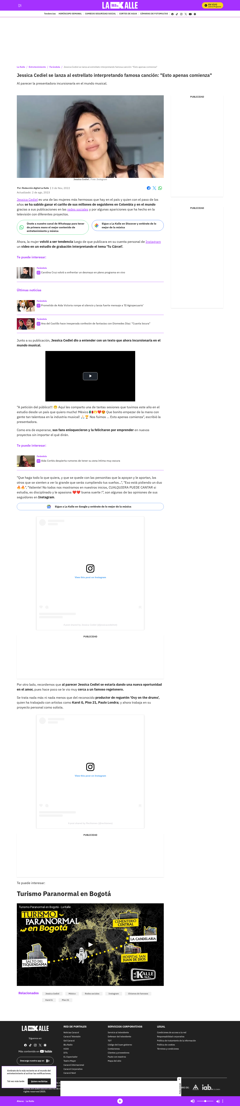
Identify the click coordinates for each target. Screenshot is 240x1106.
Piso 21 (65, 1000)
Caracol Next (70, 1073)
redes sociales (77, 209)
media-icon (120, 1101)
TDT (110, 1041)
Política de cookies (166, 1045)
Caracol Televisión (72, 1037)
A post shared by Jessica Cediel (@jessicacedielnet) (90, 624)
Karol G (49, 1000)
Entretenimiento (37, 67)
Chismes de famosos (138, 993)
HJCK (66, 1049)
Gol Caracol (69, 1041)
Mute (193, 1101)
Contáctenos (114, 1049)
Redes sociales (92, 993)
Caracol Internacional (74, 1065)
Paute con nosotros (117, 1057)
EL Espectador (71, 1057)
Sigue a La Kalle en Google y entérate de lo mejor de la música (93, 506)
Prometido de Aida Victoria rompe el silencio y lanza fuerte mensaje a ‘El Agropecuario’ (92, 305)
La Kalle (21, 67)
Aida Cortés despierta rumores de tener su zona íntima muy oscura (80, 460)
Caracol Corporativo (73, 1069)
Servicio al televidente (118, 1033)
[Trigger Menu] (20, 5)
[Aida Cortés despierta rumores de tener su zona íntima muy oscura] (26, 461)
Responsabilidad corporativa (170, 1037)
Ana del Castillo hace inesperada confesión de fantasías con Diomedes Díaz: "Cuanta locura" (95, 323)
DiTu (66, 1053)
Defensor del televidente (119, 1037)
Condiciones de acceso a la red (171, 1033)
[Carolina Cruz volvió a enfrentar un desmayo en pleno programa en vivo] (26, 273)
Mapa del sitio (114, 1061)
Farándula (54, 67)
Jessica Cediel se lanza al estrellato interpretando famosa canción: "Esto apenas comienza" (110, 67)
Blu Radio (68, 1045)
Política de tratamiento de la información (176, 1041)
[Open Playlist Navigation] (222, 1101)
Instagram (153, 241)
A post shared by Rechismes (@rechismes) (90, 823)
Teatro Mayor (70, 1061)
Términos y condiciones (168, 1049)
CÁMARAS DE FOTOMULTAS (154, 14)
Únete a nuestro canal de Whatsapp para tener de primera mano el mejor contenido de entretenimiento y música (55, 227)
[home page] (120, 5)
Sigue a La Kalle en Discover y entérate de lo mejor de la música (129, 225)
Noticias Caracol (71, 1033)
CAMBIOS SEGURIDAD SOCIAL (100, 14)
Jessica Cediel (27, 199)
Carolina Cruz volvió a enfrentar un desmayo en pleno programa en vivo (83, 272)
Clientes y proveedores (118, 1053)
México (72, 993)
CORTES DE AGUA (128, 14)
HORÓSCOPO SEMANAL (70, 14)
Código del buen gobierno (120, 1045)
